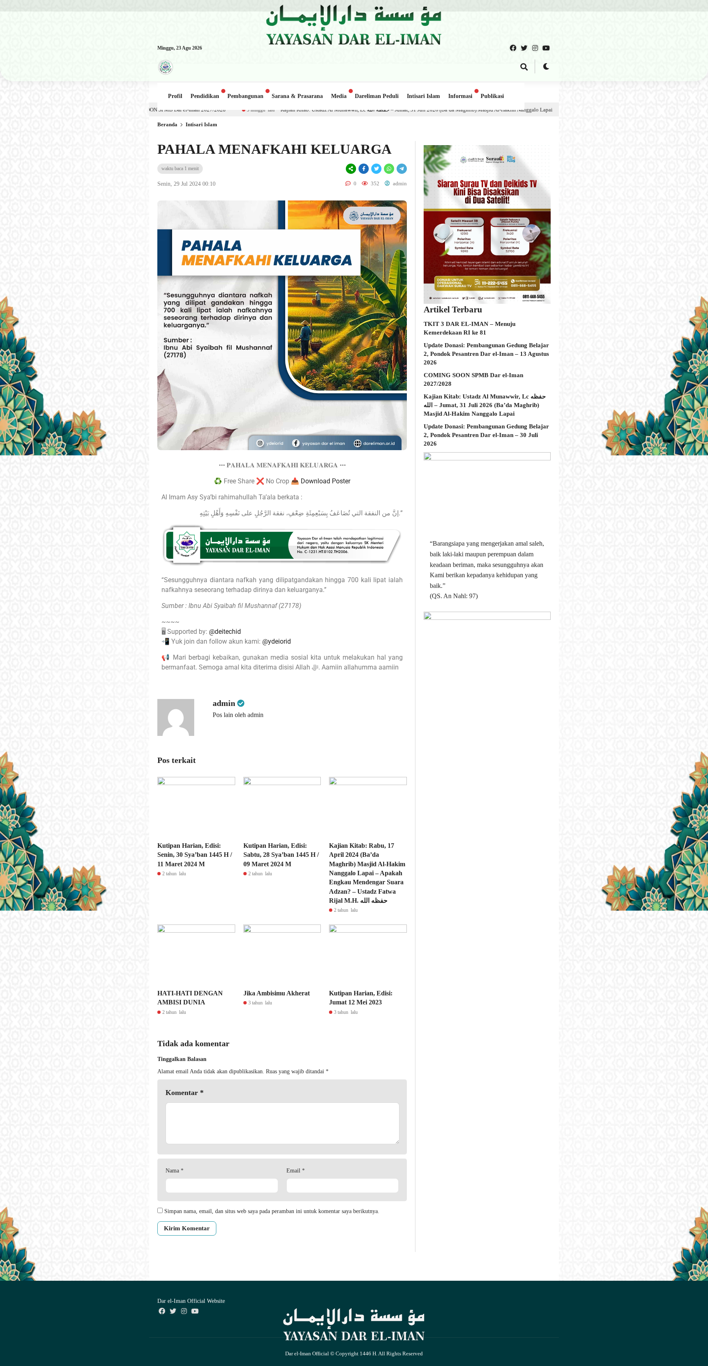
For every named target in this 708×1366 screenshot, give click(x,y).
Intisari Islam (423, 96)
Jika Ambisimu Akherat (276, 993)
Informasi (460, 96)
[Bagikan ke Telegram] (401, 169)
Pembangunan (245, 96)
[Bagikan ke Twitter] (376, 169)
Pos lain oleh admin (238, 714)
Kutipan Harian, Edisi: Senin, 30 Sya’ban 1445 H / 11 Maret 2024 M (194, 854)
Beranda (167, 124)
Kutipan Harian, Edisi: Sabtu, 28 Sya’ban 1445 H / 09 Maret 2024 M (281, 854)
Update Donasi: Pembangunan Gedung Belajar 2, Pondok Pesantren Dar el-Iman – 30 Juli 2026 (486, 435)
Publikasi (492, 96)
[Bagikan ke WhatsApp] (389, 169)
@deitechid (225, 631)
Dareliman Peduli (377, 96)
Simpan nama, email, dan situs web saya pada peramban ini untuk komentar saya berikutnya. (271, 1211)
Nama (175, 1171)
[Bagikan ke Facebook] (363, 169)
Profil (175, 96)
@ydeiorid (276, 641)
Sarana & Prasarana (297, 96)
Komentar (185, 1092)
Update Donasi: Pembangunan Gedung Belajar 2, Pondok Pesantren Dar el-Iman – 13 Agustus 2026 (486, 354)
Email (295, 1171)
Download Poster (325, 481)
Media (339, 96)
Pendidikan (205, 96)
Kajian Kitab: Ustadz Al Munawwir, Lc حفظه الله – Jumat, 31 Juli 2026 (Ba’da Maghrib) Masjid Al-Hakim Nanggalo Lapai (298, 110)
